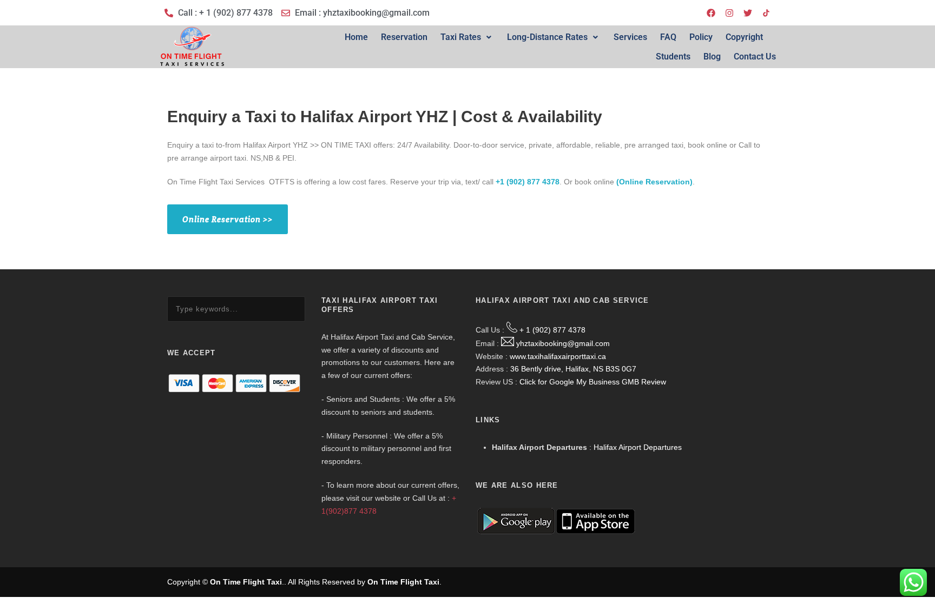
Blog (712, 56)
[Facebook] (711, 13)
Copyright (744, 37)
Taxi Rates (460, 37)
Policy (701, 37)
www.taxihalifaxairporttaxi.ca (558, 356)
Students (673, 56)
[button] (467, 37)
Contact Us (755, 56)
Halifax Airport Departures (638, 447)
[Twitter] (747, 13)
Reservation (404, 37)
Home (356, 37)
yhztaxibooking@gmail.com (563, 343)
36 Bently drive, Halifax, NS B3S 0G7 (573, 368)
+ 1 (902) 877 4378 (552, 330)
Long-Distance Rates (547, 37)
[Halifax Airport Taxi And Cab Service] (766, 13)
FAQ (668, 37)
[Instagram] (729, 13)
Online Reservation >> (227, 219)
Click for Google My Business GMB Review (592, 381)
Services (630, 37)
